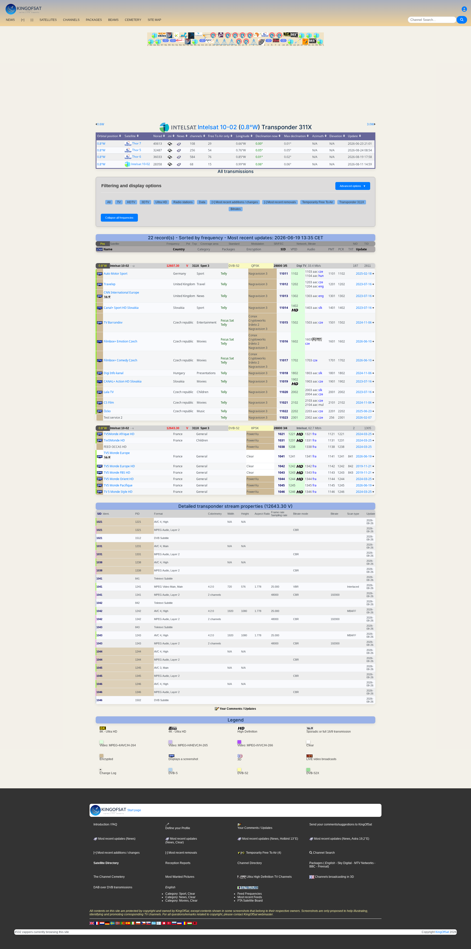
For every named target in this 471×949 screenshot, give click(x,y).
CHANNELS (71, 20)
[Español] (128, 923)
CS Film (109, 402)
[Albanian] (195, 923)
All (109, 202)
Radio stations (183, 202)
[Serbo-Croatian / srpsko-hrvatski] (179, 923)
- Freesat (321, 866)
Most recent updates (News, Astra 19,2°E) (341, 838)
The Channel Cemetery (109, 876)
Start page (134, 810)
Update (361, 249)
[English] (92, 923)
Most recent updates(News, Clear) (181, 840)
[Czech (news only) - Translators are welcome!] (143, 923)
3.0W (370, 124)
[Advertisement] (235, 82)
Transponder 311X (351, 202)
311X (195, 266)
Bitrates (236, 209)
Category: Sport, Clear (180, 893)
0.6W (100, 124)
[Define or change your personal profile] (464, 9)
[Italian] (133, 923)
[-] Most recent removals (280, 202)
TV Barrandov (113, 322)
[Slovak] (148, 923)
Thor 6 (136, 157)
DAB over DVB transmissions (112, 887)
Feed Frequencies (249, 893)
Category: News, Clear (180, 897)
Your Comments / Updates (238, 708)
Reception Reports (177, 863)
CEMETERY (133, 20)
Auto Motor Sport (115, 273)
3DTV (145, 202)
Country (179, 249)
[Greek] (153, 923)
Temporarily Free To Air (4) (263, 852)
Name (108, 249)
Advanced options (353, 185)
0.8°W (249, 127)
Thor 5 (136, 150)
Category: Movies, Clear (181, 900)
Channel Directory (249, 863)
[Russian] (174, 923)
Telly (224, 273)
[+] (22, 20)
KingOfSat (442, 932)
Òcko (107, 411)
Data (202, 202)
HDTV (131, 202)
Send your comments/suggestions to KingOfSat (340, 824)
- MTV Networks (363, 863)
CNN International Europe (121, 292)
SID (283, 249)
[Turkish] (169, 923)
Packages (316, 863)
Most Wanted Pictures (179, 876)
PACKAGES (94, 20)
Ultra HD (161, 202)
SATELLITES (48, 20)
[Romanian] (184, 923)
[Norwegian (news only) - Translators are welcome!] (117, 923)
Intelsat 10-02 (217, 127)
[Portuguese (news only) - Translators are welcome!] (122, 923)
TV (119, 202)
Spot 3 (204, 266)
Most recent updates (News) (116, 838)
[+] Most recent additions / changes (235, 202)
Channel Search (323, 852)
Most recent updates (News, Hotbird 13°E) (269, 838)
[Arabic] (164, 923)
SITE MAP (154, 20)
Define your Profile (177, 828)
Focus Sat (227, 320)
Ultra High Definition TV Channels (269, 876)
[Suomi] (159, 923)
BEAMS (113, 20)
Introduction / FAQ (105, 824)
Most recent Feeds (249, 897)
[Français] (97, 923)
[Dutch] (102, 923)
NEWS (10, 20)
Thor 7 (136, 143)
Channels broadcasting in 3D (334, 876)
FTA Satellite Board (250, 900)
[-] (32, 20)
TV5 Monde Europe (117, 453)
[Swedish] (112, 923)
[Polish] (138, 923)
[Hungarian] (189, 923)
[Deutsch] (107, 923)
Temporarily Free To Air (317, 202)
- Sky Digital (343, 863)
